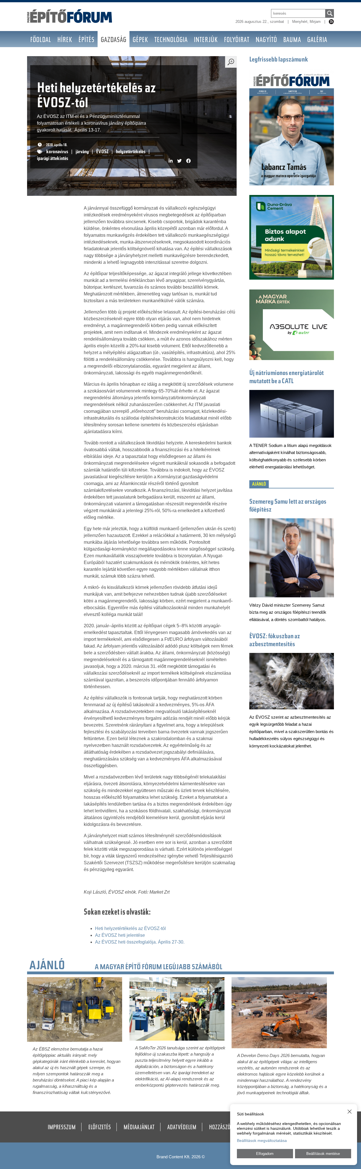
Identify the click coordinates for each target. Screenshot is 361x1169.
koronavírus (57, 152)
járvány (82, 152)
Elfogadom (265, 1154)
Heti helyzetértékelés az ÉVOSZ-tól (130, 928)
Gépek (140, 40)
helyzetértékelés (131, 152)
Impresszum (62, 1128)
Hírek (64, 40)
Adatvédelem (181, 1128)
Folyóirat (236, 40)
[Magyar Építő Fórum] (69, 21)
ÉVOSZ (102, 152)
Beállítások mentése (323, 1154)
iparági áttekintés (52, 158)
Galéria (317, 40)
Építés (86, 40)
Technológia (171, 40)
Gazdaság (113, 40)
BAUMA (292, 40)
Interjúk (206, 40)
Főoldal (40, 40)
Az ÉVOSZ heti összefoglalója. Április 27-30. (139, 942)
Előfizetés (99, 1128)
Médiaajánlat (139, 1128)
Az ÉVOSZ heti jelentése (120, 935)
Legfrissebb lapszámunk (278, 60)
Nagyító (266, 40)
